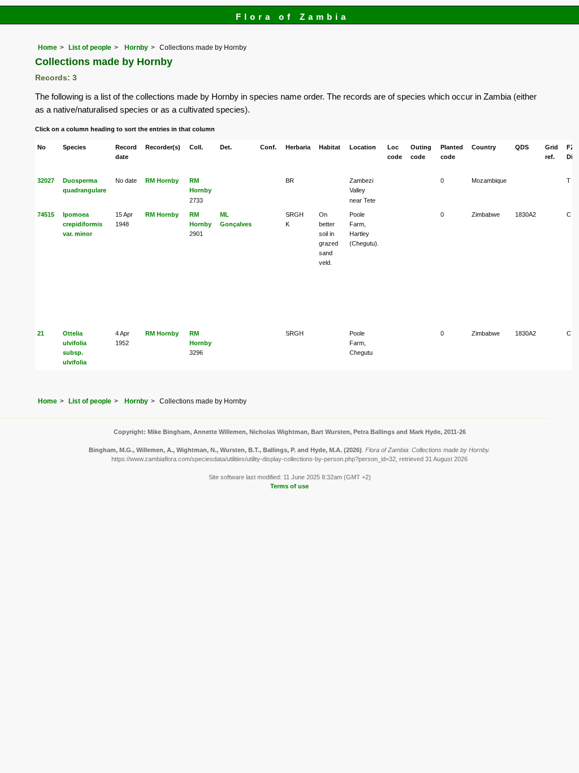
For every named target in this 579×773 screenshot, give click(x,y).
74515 (45, 214)
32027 (45, 180)
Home (47, 47)
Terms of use (289, 486)
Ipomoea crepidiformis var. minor (82, 224)
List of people (89, 47)
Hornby (135, 47)
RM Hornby (162, 180)
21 (40, 333)
